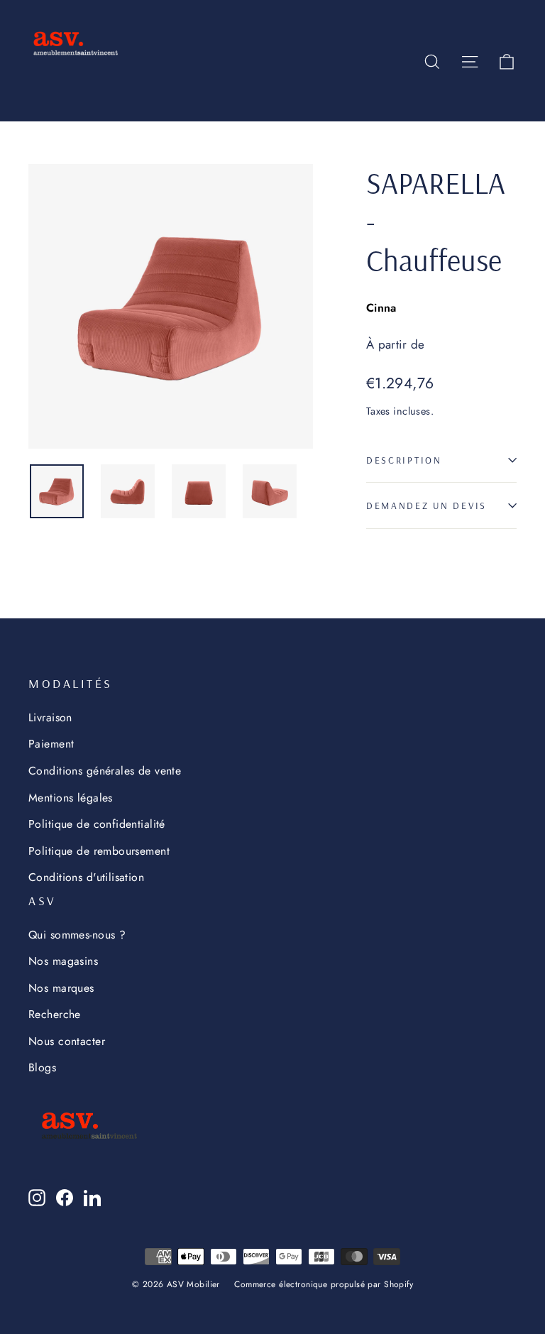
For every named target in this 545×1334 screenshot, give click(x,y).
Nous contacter (66, 1041)
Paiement (51, 744)
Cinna (381, 308)
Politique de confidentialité (96, 824)
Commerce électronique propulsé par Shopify (323, 1284)
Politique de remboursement (99, 851)
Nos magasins (63, 961)
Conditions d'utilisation (86, 877)
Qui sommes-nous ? (77, 934)
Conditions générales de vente (104, 770)
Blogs (42, 1067)
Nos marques (61, 988)
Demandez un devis (426, 505)
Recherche (54, 1014)
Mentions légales (70, 797)
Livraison (50, 717)
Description (404, 460)
